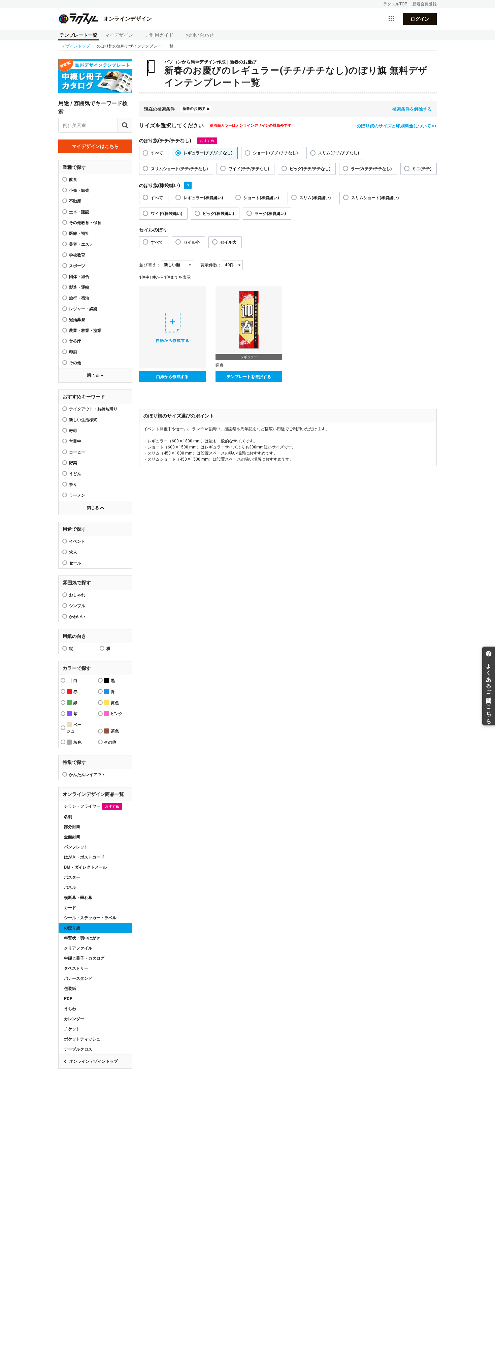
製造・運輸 (79, 287)
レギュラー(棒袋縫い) (203, 197)
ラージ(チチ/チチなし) (371, 168)
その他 (75, 363)
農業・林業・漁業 (85, 330)
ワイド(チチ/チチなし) (248, 168)
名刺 (68, 816)
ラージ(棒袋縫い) (270, 213)
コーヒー (77, 452)
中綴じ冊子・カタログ (84, 958)
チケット (72, 1029)
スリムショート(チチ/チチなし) (179, 168)
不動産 (75, 201)
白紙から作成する (172, 376)
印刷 (73, 352)
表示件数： (211, 265)
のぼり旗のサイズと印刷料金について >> (397, 125)
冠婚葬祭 (77, 319)
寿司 (73, 430)
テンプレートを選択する (249, 376)
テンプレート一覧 (78, 35)
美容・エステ (81, 244)
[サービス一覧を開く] (391, 19)
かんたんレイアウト (87, 774)
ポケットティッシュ (82, 1039)
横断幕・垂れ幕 (78, 897)
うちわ (70, 1008)
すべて (157, 153)
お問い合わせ (200, 35)
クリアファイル (78, 948)
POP (68, 998)
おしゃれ (77, 595)
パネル (70, 887)
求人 (73, 552)
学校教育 (77, 255)
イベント (77, 541)
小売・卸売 (79, 190)
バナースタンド (78, 978)
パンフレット (76, 847)
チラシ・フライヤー (91, 806)
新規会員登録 (424, 4)
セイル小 (192, 242)
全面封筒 (72, 837)
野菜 (73, 463)
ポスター (72, 877)
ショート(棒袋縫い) (261, 197)
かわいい (77, 616)
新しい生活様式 (83, 419)
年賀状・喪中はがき (82, 938)
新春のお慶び (194, 108)
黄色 (115, 702)
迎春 (220, 365)
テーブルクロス (78, 1049)
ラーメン (77, 495)
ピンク (117, 713)
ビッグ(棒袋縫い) (218, 213)
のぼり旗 (72, 928)
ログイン (419, 19)
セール (75, 563)
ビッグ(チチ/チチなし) (310, 168)
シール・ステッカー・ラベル (90, 917)
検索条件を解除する (412, 109)
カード (70, 907)
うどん (75, 473)
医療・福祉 (79, 233)
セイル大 (228, 242)
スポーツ (77, 265)
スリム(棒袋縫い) (315, 197)
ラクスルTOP (395, 4)
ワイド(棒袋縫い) (166, 213)
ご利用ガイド (159, 35)
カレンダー (74, 1019)
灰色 (77, 742)
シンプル (77, 605)
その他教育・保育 (85, 222)
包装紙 (70, 988)
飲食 (73, 179)
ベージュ (74, 728)
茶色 (115, 731)
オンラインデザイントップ (93, 1061)
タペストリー (76, 968)
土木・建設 (79, 212)
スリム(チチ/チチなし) (338, 153)
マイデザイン (119, 35)
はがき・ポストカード (84, 857)
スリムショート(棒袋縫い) (375, 197)
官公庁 (75, 341)
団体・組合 (79, 276)
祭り (73, 484)
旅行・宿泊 (79, 298)
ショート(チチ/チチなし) (275, 153)
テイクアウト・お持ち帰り (93, 409)
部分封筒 (72, 826)
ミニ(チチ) (421, 168)
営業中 (75, 441)
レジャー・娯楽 (83, 309)
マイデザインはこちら (95, 146)
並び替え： (150, 265)
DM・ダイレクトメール (85, 867)
